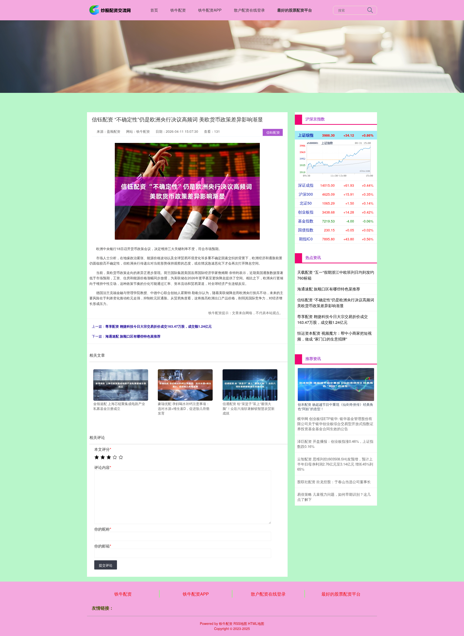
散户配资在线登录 (249, 10)
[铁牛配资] (110, 9)
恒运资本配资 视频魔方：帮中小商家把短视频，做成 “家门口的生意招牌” (334, 336)
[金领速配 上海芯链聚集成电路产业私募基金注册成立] (120, 384)
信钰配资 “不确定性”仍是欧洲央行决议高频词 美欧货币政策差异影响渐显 (335, 302)
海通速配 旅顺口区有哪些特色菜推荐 (132, 336)
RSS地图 (240, 623)
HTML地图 (256, 623)
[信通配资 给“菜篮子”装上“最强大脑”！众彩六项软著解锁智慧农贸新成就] (250, 384)
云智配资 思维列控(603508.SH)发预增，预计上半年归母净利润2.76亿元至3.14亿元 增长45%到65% (335, 464)
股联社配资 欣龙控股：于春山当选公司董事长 (334, 481)
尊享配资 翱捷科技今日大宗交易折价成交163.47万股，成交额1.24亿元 (158, 326)
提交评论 (105, 565)
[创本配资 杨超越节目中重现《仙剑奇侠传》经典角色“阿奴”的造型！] (336, 384)
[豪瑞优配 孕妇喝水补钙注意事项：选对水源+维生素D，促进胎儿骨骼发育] (185, 384)
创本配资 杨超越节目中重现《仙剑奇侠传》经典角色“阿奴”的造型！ (335, 406)
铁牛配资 (178, 10)
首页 (154, 10)
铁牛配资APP (210, 10)
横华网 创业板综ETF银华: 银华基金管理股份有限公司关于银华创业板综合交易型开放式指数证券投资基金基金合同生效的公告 (335, 423)
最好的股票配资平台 (294, 10)
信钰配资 (273, 132)
